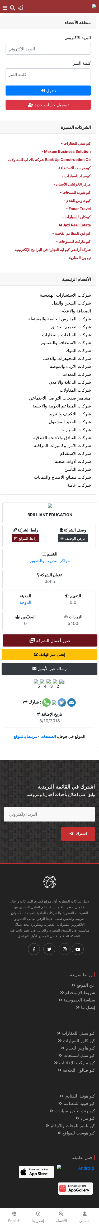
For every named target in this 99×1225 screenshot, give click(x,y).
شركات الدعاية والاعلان (70, 382)
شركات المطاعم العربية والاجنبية (61, 406)
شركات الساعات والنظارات (66, 334)
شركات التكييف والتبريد (70, 413)
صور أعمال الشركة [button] (52, 640)
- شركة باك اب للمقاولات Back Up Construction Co (48, 159)
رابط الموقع (27, 538)
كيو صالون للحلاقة (78, 1070)
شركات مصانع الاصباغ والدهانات (62, 477)
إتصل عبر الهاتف (51, 654)
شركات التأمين (77, 469)
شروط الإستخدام (79, 992)
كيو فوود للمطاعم (78, 1103)
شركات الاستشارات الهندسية (65, 295)
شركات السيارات (75, 429)
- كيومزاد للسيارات (76, 176)
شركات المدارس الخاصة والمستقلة (59, 318)
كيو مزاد (87, 1118)
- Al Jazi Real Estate (73, 225)
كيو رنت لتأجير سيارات (74, 1110)
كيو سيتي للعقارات (78, 1033)
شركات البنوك (78, 350)
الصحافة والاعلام (76, 311)
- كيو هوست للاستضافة (73, 167)
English (14, 1220)
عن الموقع (85, 985)
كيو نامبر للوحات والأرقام (72, 1125)
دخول (50, 90)
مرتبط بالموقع (25, 736)
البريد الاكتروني (77, 37)
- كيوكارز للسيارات (76, 217)
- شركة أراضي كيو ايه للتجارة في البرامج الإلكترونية (51, 249)
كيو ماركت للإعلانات (76, 1062)
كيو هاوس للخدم (80, 1048)
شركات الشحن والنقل (71, 303)
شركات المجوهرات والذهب (67, 358)
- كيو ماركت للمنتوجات (73, 241)
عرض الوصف (75, 538)
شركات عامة (79, 485)
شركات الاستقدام (75, 453)
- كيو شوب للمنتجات (75, 192)
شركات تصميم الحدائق (71, 326)
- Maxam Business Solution (66, 151)
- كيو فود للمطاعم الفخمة (71, 233)
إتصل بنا (87, 1007)
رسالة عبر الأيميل (51, 668)
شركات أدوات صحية (73, 461)
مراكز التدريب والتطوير (50, 560)
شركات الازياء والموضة (70, 366)
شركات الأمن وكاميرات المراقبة (62, 445)
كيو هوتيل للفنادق (79, 1096)
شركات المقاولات (75, 390)
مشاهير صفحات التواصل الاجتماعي (60, 398)
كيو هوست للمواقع (78, 1133)
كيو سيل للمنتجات (78, 1055)
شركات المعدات (76, 374)
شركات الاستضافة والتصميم (66, 342)
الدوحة (25, 602)
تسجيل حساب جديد (51, 104)
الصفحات (48, 736)
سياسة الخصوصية (78, 1000)
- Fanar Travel (78, 208)
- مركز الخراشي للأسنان (72, 184)
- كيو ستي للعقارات (76, 143)
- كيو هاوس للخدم (77, 200)
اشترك (81, 834)
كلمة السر (82, 63)
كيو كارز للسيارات (78, 1040)
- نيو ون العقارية (78, 257)
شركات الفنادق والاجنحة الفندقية (62, 437)
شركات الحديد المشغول (70, 421)
